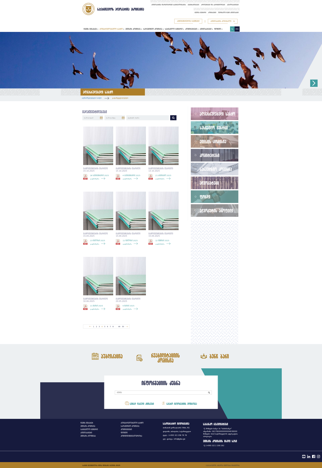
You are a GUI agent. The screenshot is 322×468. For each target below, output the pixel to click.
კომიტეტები (191, 29)
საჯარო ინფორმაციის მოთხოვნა (181, 404)
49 (119, 326)
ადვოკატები (206, 29)
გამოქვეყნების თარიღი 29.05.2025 (128, 300)
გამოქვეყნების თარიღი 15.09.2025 (95, 234)
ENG (237, 29)
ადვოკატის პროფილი (216, 211)
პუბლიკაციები (233, 5)
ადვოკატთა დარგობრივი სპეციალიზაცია (168, 5)
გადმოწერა (94, 179)
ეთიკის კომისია (133, 29)
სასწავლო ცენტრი (174, 29)
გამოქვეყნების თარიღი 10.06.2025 (95, 300)
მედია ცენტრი (200, 12)
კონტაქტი (212, 12)
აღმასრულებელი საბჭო (111, 29)
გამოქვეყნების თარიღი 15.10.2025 (95, 169)
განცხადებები (193, 5)
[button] (314, 83)
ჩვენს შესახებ (90, 29)
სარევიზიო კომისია (152, 29)
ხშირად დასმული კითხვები (141, 404)
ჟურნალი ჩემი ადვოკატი (228, 12)
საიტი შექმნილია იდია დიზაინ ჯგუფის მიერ (101, 465)
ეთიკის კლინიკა (88, 436)
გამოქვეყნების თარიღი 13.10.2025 (160, 169)
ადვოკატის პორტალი (221, 21)
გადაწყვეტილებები (120, 98)
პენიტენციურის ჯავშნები (188, 21)
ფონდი (217, 29)
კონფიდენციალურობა (131, 436)
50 (123, 326)
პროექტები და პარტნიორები (213, 5)
